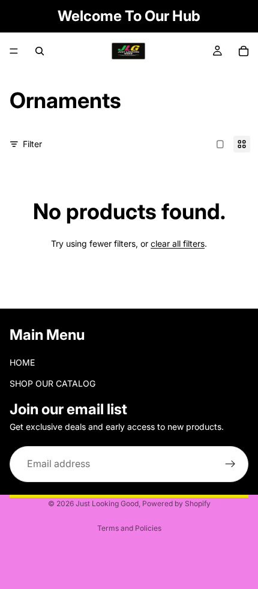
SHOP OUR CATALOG (52, 383)
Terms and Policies (129, 528)
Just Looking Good (107, 503)
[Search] (39, 51)
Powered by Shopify (176, 503)
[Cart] (243, 51)
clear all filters (178, 243)
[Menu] (14, 51)
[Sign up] (230, 464)
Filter (32, 144)
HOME (22, 363)
